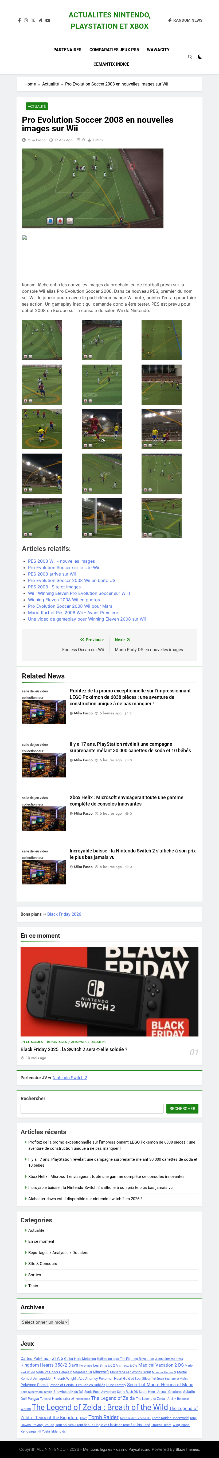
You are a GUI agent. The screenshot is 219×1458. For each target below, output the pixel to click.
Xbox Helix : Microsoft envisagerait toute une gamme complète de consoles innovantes (106, 1176)
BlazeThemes (187, 1449)
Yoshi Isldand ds (54, 1431)
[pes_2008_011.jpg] (49, 385)
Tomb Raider (103, 1417)
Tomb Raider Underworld (170, 1418)
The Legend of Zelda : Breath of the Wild (100, 1407)
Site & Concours (42, 1263)
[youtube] (48, 20)
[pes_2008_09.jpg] (169, 518)
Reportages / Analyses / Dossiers (76, 1042)
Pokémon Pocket (35, 1385)
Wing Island (181, 1425)
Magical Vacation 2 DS (161, 1365)
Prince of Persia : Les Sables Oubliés (77, 1385)
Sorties (34, 1274)
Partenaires (67, 49)
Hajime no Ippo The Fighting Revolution (125, 1359)
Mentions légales (97, 1449)
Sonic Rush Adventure (100, 1392)
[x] (33, 20)
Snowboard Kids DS (68, 1392)
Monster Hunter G (164, 1372)
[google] (40, 20)
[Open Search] (190, 57)
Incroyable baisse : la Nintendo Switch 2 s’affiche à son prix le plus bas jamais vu (100, 1187)
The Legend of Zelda (113, 1398)
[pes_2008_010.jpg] (169, 340)
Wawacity (158, 49)
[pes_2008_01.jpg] (109, 340)
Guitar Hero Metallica (80, 1359)
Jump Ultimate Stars (169, 1359)
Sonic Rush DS (127, 1392)
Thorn (83, 1418)
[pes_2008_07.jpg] (49, 518)
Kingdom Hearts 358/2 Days (49, 1365)
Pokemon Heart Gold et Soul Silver (124, 1379)
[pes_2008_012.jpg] (109, 385)
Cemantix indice (111, 64)
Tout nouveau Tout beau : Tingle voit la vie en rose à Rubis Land (102, 1425)
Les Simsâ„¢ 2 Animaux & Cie (115, 1365)
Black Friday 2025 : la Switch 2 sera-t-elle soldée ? (74, 1049)
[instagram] (25, 20)
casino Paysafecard (133, 1449)
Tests (33, 1285)
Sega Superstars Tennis (36, 1392)
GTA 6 (57, 1358)
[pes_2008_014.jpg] (49, 429)
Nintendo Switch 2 (70, 1077)
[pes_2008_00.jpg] (49, 340)
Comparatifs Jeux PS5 (114, 49)
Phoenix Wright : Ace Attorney (75, 1379)
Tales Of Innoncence (76, 1399)
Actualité (37, 106)
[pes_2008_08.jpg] (109, 518)
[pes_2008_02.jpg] (109, 429)
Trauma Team (161, 1425)
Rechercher (33, 1098)
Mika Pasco (37, 140)
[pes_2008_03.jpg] (169, 429)
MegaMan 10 (82, 1372)
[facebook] (19, 20)
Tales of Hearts (51, 1399)
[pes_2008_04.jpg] (49, 474)
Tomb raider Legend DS (135, 1418)
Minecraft (101, 1372)
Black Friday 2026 (64, 914)
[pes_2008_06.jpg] (169, 474)
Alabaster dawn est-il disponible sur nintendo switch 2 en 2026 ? (85, 1198)
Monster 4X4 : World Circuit (130, 1372)
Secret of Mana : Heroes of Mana (160, 1384)
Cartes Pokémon (35, 1358)
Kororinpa (85, 1365)
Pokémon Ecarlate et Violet (169, 1379)
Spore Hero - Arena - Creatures (160, 1392)
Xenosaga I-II (31, 1431)
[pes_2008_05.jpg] (109, 474)
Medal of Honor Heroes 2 (54, 1372)
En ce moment (33, 1042)
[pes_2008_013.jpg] (169, 385)
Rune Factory (116, 1385)
